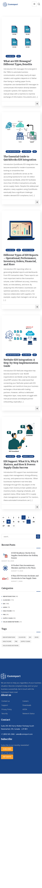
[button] (7, 749)
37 (4, 526)
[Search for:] (21, 536)
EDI (19, 56)
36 (34, 522)
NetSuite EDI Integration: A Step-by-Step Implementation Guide (21, 362)
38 (9, 526)
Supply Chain (28, 250)
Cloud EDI (10, 56)
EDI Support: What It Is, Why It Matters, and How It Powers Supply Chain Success (21, 464)
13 (23, 522)
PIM (4, 614)
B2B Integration (13, 151)
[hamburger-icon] (34, 4)
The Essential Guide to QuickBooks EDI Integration (20, 158)
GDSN (5, 607)
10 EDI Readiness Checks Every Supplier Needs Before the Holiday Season (24, 555)
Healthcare (7, 611)
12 (18, 522)
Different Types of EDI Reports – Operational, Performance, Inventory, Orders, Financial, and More (21, 260)
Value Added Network (11, 622)
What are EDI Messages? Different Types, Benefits (18, 63)
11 (13, 522)
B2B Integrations (9, 637)
